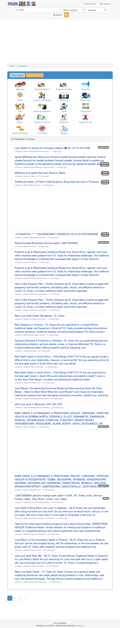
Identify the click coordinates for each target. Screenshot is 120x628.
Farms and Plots (37, 366)
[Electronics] (85, 95)
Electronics (86, 100)
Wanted (63, 133)
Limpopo (22, 65)
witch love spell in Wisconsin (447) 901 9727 (39, 404)
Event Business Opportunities (42, 167)
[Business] (63, 95)
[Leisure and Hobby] (42, 95)
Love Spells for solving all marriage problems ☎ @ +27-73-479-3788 (52, 148)
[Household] (85, 106)
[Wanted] (63, 128)
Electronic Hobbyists (39, 294)
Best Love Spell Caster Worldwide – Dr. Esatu (39, 315)
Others (33, 176)
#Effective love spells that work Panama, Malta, (40, 172)
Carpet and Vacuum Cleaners (42, 518)
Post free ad (90, 3)
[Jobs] (63, 106)
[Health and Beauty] (42, 106)
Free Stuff (42, 133)
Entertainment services (40, 398)
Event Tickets (36, 550)
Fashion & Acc (85, 122)
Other (20, 100)
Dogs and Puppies (38, 534)
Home (12, 65)
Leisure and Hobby (42, 100)
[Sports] (20, 117)
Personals (63, 122)
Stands (33, 351)
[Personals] (63, 117)
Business (64, 100)
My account (105, 3)
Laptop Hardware (37, 566)
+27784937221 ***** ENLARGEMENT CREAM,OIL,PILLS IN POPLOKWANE (56, 234)
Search (58, 14)
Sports (20, 122)
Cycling (34, 262)
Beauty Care (36, 185)
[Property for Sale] (63, 84)
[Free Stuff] (42, 128)
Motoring (20, 89)
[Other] (20, 95)
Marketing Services (38, 237)
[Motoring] (20, 84)
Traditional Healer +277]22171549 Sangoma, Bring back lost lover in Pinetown (57, 181)
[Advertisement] (60, 41)
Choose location (34, 75)
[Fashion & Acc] (85, 117)
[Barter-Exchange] (20, 128)
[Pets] (20, 106)
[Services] (85, 84)
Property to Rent (42, 89)
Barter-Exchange (20, 133)
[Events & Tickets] (42, 117)
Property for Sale (64, 89)
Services (86, 89)
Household (86, 111)
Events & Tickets (42, 122)
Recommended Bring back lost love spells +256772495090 (46, 243)
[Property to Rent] (42, 84)
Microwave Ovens (38, 335)
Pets (20, 111)
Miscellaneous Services (40, 151)
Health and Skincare (39, 278)
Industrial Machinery (39, 582)
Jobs (64, 111)
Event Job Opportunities (40, 502)
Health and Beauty (42, 111)
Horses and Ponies (38, 319)
